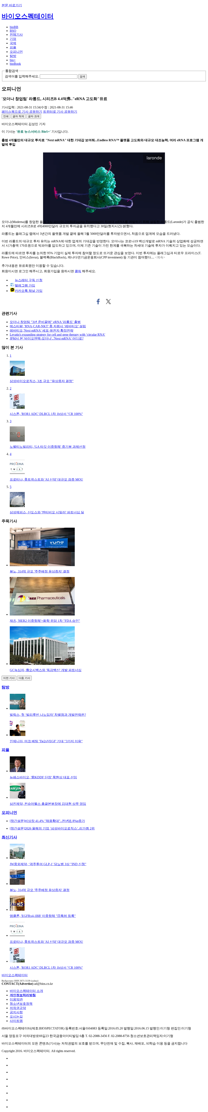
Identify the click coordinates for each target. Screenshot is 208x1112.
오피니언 (16, 51)
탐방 (13, 56)
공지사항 (16, 1012)
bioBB (14, 27)
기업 (13, 39)
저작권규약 (18, 1008)
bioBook (15, 63)
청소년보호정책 (21, 1003)
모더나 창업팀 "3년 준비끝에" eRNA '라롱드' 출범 (45, 322)
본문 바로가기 (12, 5)
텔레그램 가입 (25, 285)
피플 (13, 47)
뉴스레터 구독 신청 (28, 280)
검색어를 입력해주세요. (22, 76)
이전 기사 (9, 678)
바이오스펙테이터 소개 (26, 991)
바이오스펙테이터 (28, 16)
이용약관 (16, 999)
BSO (13, 30)
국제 (13, 43)
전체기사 (16, 34)
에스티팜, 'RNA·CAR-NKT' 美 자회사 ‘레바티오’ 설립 (48, 326)
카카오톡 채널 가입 (28, 290)
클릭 (78, 271)
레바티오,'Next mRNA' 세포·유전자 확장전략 (41, 330)
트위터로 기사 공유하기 (108, 301)
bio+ (13, 60)
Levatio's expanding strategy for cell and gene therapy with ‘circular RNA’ (57, 334)
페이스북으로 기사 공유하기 (98, 301)
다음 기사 (24, 678)
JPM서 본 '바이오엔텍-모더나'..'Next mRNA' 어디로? (46, 338)
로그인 (23, 271)
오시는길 (16, 1016)
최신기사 (9, 837)
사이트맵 (16, 1021)
